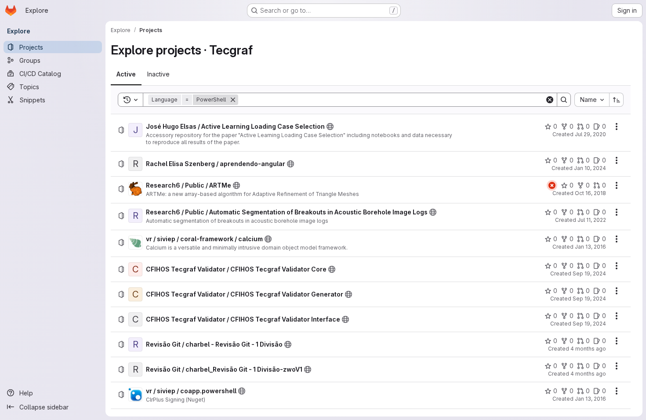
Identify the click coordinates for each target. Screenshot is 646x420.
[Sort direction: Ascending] (617, 100)
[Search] (564, 100)
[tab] (126, 74)
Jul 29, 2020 (590, 134)
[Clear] (549, 99)
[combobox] (591, 100)
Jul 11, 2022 (591, 220)
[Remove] (233, 99)
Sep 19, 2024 (589, 273)
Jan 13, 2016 (590, 246)
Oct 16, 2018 (590, 193)
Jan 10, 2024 (590, 168)
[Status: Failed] (552, 185)
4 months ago (588, 348)
